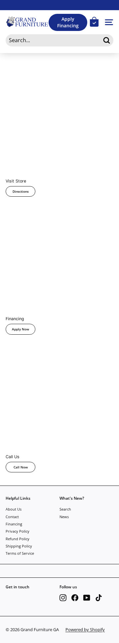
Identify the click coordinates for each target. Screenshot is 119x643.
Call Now (21, 467)
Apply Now (20, 329)
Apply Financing (68, 22)
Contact (12, 516)
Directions (21, 191)
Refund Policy (17, 538)
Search (65, 509)
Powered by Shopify (85, 629)
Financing (14, 523)
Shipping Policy (19, 546)
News (64, 516)
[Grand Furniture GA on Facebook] (74, 597)
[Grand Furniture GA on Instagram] (63, 597)
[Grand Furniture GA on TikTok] (98, 597)
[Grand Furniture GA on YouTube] (86, 597)
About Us (13, 509)
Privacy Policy (17, 531)
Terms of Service (20, 553)
